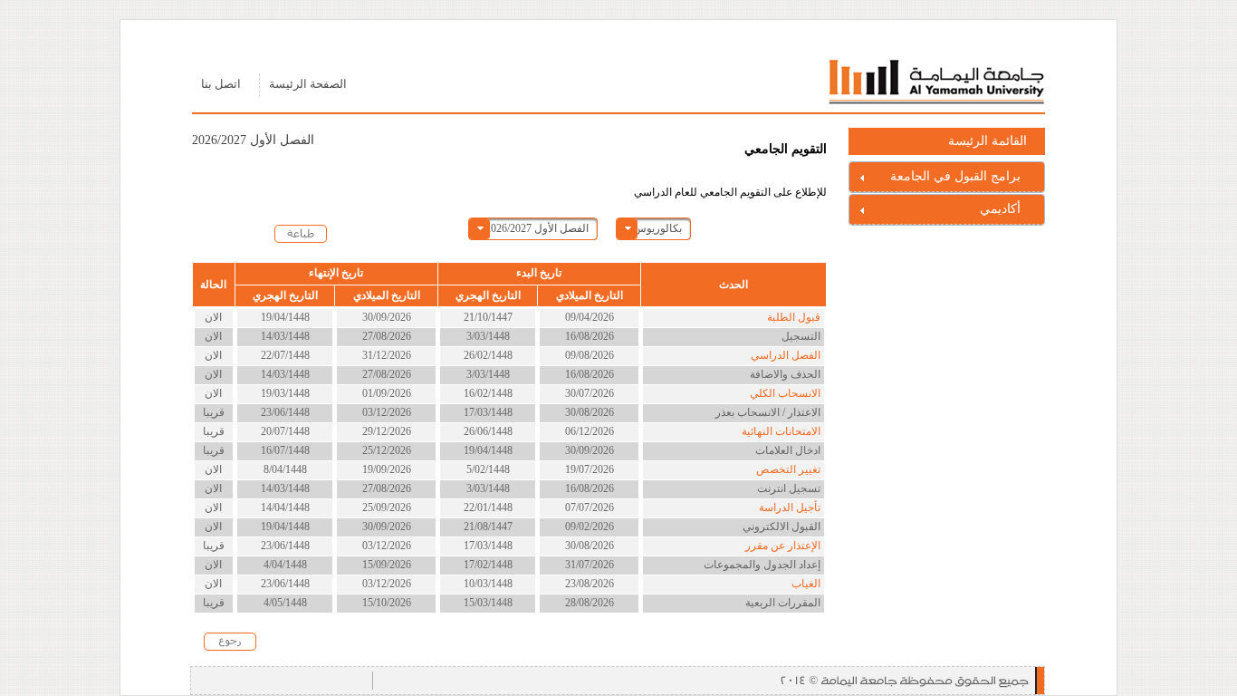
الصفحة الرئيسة (308, 84)
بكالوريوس (657, 228)
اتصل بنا (221, 84)
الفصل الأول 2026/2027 (537, 228)
